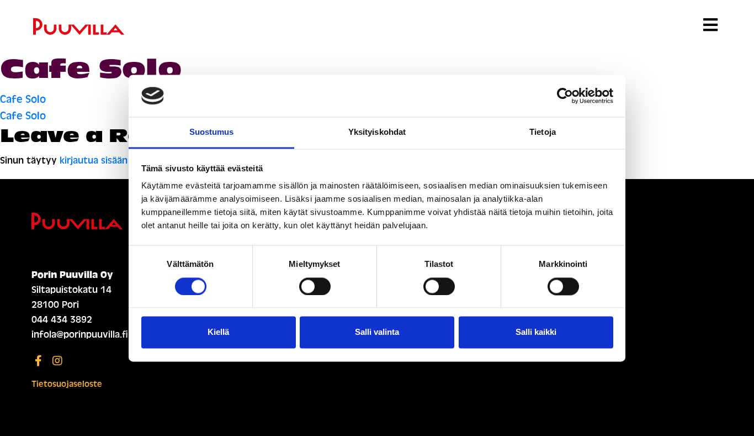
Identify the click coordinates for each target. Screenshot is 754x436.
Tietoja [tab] (542, 132)
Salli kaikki (536, 332)
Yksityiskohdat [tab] (377, 132)
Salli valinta (377, 332)
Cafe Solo (23, 99)
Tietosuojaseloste (66, 384)
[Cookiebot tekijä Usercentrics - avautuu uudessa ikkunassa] (565, 95)
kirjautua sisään (94, 160)
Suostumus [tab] (211, 132)
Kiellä (218, 332)
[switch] (315, 286)
